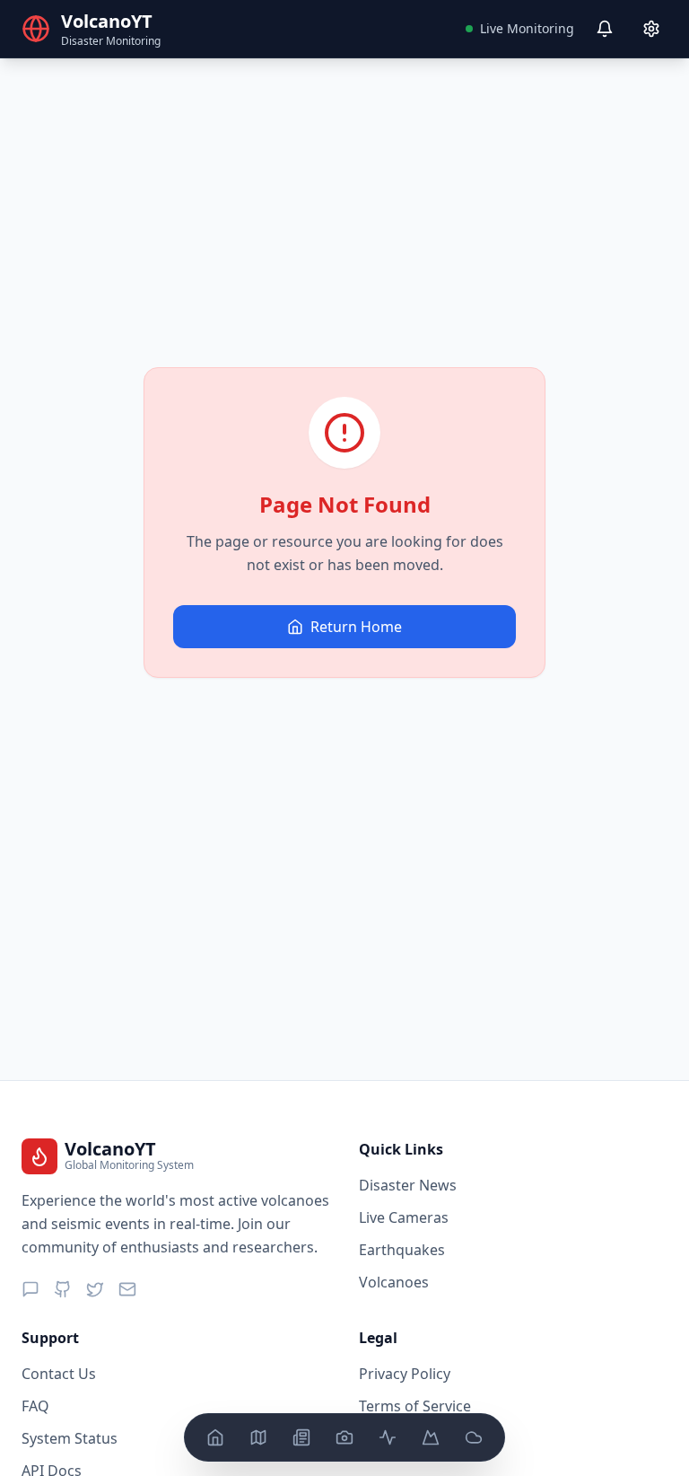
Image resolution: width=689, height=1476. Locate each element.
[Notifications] (605, 29)
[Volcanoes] (430, 1437)
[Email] (127, 1289)
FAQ (35, 1406)
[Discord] (30, 1289)
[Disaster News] (301, 1437)
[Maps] (258, 1437)
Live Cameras (404, 1217)
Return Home (356, 627)
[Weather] (474, 1437)
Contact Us (59, 1374)
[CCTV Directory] (344, 1437)
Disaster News (408, 1185)
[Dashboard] (215, 1437)
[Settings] (651, 29)
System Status (70, 1438)
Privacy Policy (404, 1374)
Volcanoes (394, 1282)
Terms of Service (415, 1406)
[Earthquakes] (387, 1437)
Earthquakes (402, 1250)
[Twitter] (95, 1289)
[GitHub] (63, 1289)
